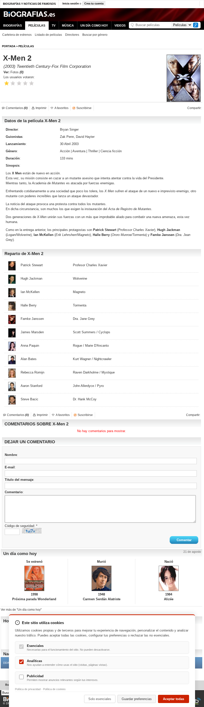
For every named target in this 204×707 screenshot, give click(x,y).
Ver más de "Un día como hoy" (21, 609)
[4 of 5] (25, 83)
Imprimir (41, 108)
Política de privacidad (28, 689)
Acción (65, 151)
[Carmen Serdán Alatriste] (101, 578)
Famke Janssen (32, 319)
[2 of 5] (13, 83)
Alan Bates (29, 359)
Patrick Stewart (32, 265)
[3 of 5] (19, 83)
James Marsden (32, 332)
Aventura (78, 151)
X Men (17, 173)
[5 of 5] (31, 83)
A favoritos (61, 108)
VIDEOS (120, 25)
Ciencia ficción (111, 151)
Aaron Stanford (31, 386)
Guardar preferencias (137, 699)
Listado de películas (48, 35)
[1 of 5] (6, 83)
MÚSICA (68, 25)
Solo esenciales (99, 699)
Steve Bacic (29, 399)
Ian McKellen (43, 235)
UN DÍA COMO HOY (94, 25)
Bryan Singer (69, 129)
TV (53, 25)
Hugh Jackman (168, 230)
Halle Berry (101, 235)
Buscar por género (94, 35)
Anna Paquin (30, 345)
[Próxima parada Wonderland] (34, 578)
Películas (26, 46)
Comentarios (17, 108)
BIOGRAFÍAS (12, 25)
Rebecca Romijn (32, 372)
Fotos (16, 72)
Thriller (93, 151)
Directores (72, 35)
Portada (8, 46)
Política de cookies (54, 689)
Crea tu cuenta (93, 3)
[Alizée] (169, 578)
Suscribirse (84, 108)
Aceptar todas (173, 699)
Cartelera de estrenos (17, 35)
